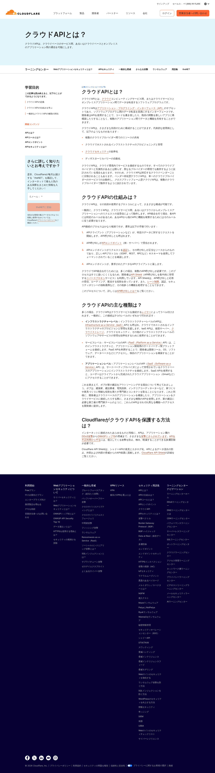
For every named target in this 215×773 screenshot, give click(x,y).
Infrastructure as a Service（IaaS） (104, 324)
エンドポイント (146, 549)
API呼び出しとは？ (127, 290)
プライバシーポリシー (46, 220)
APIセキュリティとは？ (149, 513)
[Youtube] (48, 758)
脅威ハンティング (147, 652)
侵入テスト (144, 598)
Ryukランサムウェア (148, 612)
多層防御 (143, 544)
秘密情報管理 (145, 625)
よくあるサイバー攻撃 (92, 571)
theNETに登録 (43, 207)
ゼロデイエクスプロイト (93, 566)
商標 (171, 766)
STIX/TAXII (144, 642)
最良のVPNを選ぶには (120, 495)
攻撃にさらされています (154, 436)
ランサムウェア (89, 532)
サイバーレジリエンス (149, 738)
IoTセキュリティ (146, 571)
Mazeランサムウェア (148, 602)
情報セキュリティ (147, 707)
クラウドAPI (144, 509)
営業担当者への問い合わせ (193, 13)
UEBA (141, 726)
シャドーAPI (144, 638)
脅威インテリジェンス (149, 656)
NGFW (142, 593)
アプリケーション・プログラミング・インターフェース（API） (130, 108)
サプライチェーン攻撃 (92, 561)
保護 (141, 721)
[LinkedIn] (41, 758)
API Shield (136, 274)
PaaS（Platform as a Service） (146, 342)
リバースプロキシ (95, 278)
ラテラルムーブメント (149, 576)
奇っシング (144, 711)
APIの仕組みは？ (146, 495)
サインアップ (163, 3)
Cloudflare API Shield (153, 452)
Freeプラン (30, 490)
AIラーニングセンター (177, 601)
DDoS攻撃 (87, 436)
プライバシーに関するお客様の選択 (149, 765)
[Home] (23, 13)
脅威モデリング (146, 669)
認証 (125, 249)
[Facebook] (27, 758)
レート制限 (153, 281)
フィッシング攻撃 (90, 527)
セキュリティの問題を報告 (96, 766)
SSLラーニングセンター (178, 539)
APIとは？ (143, 490)
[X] (34, 758)
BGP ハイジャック (147, 531)
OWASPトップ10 (106, 436)
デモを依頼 (30, 509)
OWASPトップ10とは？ (64, 513)
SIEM (141, 716)
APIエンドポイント (112, 242)
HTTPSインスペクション (150, 561)
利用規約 (77, 766)
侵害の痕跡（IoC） (147, 566)
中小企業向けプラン (34, 495)
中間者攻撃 (87, 523)
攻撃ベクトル (145, 518)
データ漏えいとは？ (62, 526)
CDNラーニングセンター (178, 518)
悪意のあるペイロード (149, 580)
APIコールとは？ (146, 499)
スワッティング (146, 647)
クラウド (106, 98)
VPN (112, 490)
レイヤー (146, 312)
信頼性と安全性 (118, 766)
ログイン (167, 13)
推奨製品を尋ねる (33, 504)
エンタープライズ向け (35, 499)
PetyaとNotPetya (147, 607)
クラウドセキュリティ (97, 151)
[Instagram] (55, 758)
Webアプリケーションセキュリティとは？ (73, 69)
